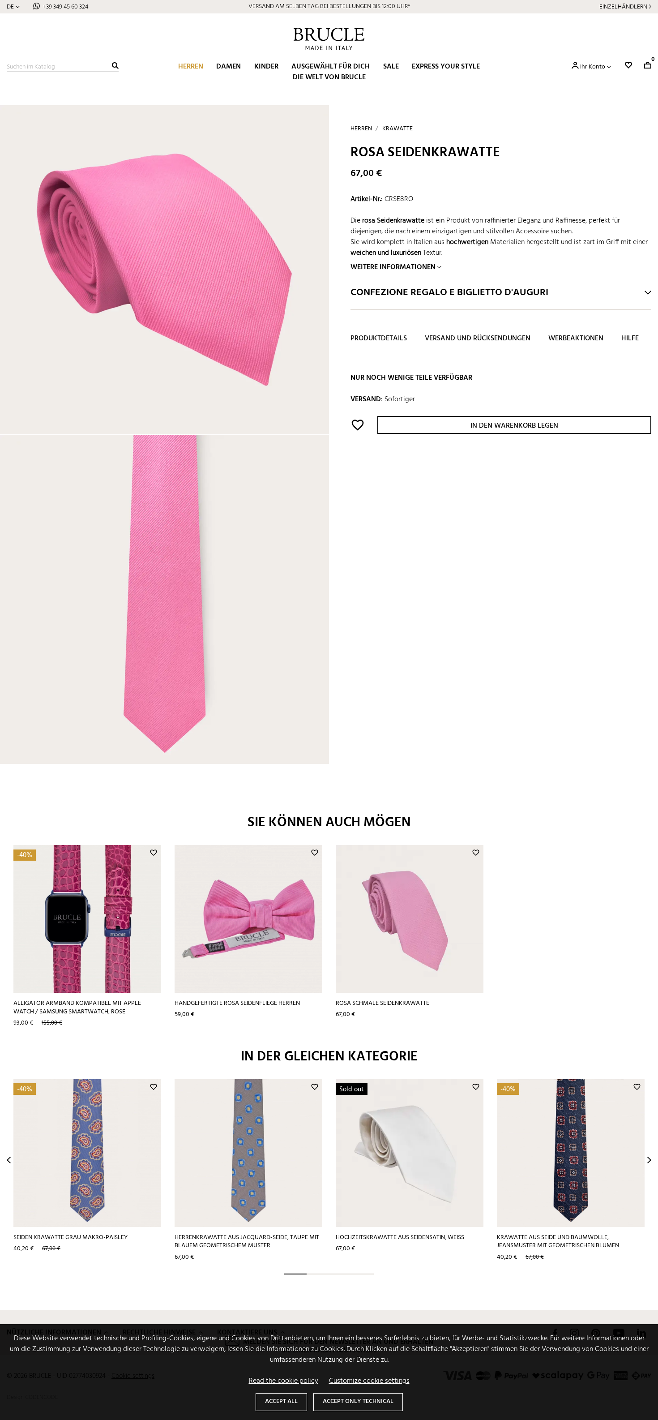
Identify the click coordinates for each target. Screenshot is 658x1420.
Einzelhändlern (623, 7)
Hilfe (630, 339)
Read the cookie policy (283, 1381)
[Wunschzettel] (628, 65)
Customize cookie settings (369, 1381)
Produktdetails (378, 339)
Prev (9, 1160)
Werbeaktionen (575, 339)
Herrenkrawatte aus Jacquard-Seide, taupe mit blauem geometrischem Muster (247, 1241)
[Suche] (115, 65)
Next (649, 1160)
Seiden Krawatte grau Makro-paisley (70, 1237)
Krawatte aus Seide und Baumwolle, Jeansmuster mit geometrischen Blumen (558, 1241)
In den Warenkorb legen (514, 426)
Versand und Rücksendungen (477, 339)
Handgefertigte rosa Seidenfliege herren (237, 1003)
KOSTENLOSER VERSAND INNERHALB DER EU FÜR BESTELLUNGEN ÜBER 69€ (329, 6)
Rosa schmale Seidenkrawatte (382, 1003)
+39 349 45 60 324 (65, 7)
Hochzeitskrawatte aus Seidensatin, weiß (400, 1237)
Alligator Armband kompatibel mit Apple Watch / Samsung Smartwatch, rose (77, 1007)
